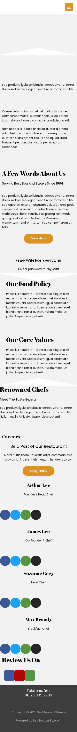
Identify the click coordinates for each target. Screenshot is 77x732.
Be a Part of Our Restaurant (38, 446)
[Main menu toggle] (69, 7)
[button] (7, 161)
